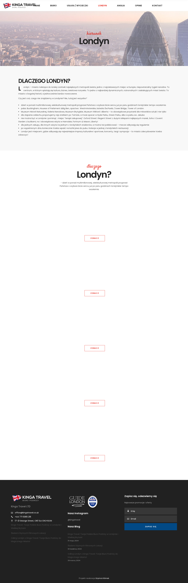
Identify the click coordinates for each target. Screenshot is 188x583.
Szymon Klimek (102, 578)
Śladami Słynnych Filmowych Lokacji (28, 533)
